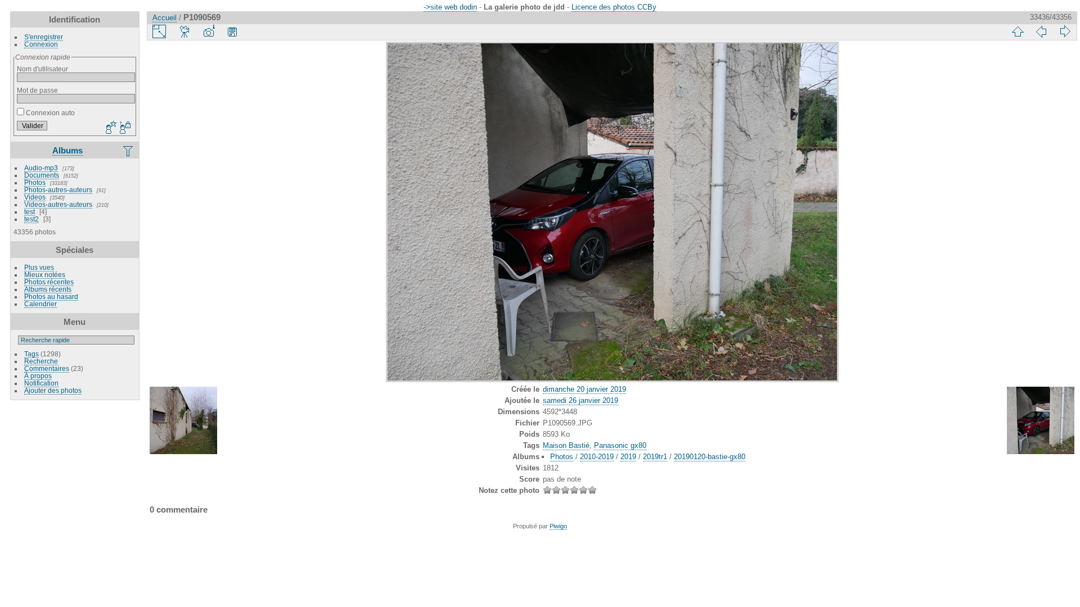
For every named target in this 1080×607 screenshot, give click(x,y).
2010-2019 (597, 456)
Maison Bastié (566, 445)
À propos (38, 375)
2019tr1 (655, 456)
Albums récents (47, 289)
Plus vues (39, 267)
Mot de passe (37, 90)
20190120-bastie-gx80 (709, 456)
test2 (31, 219)
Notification (41, 383)
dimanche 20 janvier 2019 (584, 389)
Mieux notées (44, 274)
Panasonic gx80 (620, 445)
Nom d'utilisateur (42, 69)
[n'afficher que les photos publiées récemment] (129, 150)
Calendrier (40, 303)
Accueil (164, 17)
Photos (35, 182)
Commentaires (46, 368)
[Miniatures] (1017, 31)
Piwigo (558, 526)
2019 (628, 456)
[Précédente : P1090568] (1041, 31)
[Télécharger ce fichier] (232, 31)
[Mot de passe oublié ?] (124, 128)
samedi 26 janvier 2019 (580, 400)
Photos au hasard (51, 296)
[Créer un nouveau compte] (109, 128)
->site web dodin (450, 7)
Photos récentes (49, 282)
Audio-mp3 (41, 167)
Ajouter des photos (53, 390)
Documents (41, 175)
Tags (31, 353)
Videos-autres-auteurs (58, 204)
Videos (35, 197)
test (29, 211)
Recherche (41, 361)
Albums (67, 150)
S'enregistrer (43, 36)
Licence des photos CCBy (614, 7)
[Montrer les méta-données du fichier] (208, 31)
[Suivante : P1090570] (1065, 31)
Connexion (41, 44)
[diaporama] (185, 31)
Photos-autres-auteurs (58, 189)
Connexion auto (49, 112)
